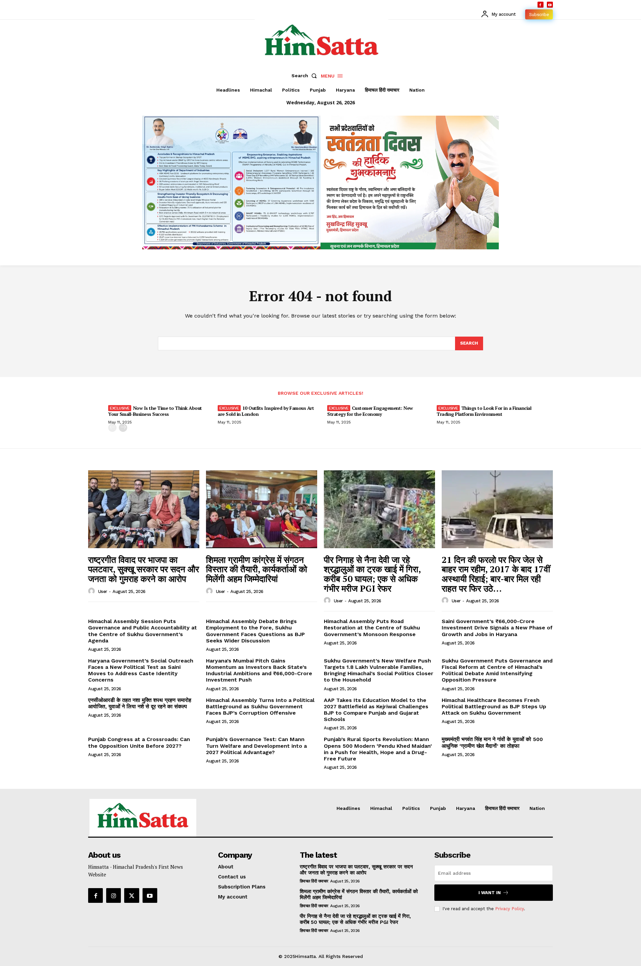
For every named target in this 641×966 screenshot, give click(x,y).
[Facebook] (541, 5)
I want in (489, 892)
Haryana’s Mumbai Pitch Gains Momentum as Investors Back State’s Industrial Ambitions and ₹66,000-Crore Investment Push (259, 670)
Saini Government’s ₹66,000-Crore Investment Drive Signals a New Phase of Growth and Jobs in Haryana (497, 627)
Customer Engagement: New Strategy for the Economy (370, 411)
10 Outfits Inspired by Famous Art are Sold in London (266, 411)
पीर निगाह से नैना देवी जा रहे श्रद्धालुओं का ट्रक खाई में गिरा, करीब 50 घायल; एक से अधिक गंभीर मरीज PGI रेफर (372, 574)
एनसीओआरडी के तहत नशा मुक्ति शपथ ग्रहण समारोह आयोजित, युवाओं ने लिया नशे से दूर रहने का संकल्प (139, 703)
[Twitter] (131, 895)
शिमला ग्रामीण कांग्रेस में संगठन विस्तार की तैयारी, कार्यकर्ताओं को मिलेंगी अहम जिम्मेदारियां (256, 569)
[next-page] (123, 428)
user (102, 591)
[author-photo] (92, 591)
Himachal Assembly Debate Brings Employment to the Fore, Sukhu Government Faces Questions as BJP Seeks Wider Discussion (255, 631)
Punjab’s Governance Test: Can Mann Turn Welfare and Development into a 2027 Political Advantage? (256, 745)
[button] (305, 76)
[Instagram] (113, 895)
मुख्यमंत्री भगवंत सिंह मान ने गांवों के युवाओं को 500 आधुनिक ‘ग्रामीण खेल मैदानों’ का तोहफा (492, 742)
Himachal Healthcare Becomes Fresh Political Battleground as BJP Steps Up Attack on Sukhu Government (494, 706)
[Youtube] (550, 5)
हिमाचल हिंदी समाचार (314, 881)
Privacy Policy (509, 908)
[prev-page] (112, 428)
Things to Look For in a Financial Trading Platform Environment (484, 411)
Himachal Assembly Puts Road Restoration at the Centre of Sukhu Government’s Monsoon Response (372, 627)
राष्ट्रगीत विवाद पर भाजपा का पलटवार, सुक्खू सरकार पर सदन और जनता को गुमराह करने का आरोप (143, 569)
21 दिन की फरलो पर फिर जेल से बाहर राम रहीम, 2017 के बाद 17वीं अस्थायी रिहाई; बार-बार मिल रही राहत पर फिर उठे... (496, 574)
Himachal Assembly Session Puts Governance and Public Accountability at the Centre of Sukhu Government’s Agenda (142, 631)
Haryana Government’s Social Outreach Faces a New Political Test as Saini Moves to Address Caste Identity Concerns (140, 670)
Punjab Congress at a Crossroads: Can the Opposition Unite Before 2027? (139, 742)
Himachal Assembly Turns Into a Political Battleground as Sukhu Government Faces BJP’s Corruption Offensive (260, 706)
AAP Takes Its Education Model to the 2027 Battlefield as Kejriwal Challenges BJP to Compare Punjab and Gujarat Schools (376, 710)
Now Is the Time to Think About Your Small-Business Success (155, 411)
